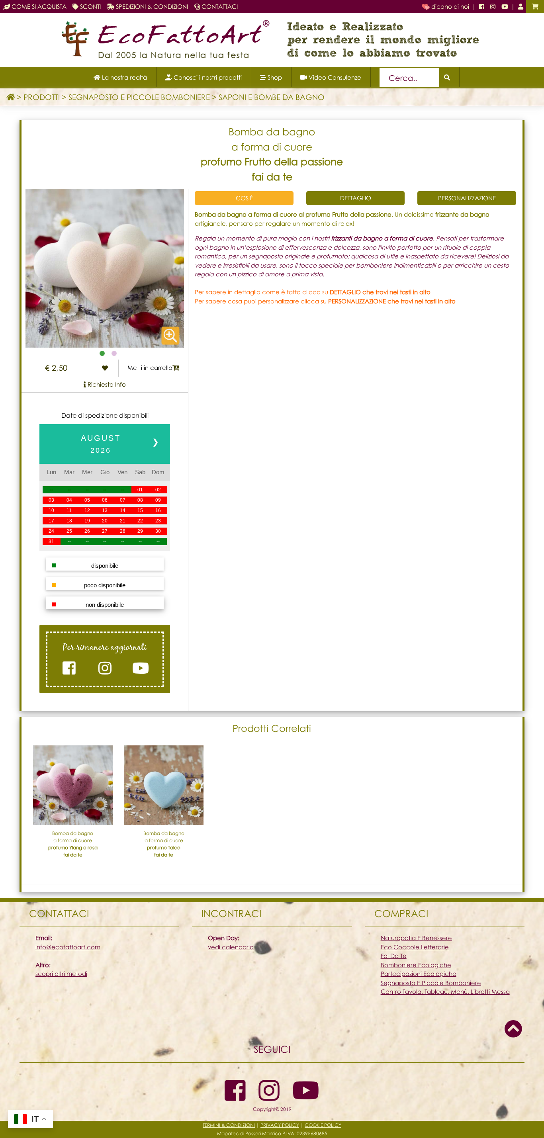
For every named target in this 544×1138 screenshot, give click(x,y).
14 (122, 510)
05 (87, 500)
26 (87, 531)
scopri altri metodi (61, 973)
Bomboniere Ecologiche (416, 964)
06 (105, 500)
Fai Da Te (394, 955)
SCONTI (89, 6)
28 (122, 531)
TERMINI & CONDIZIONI (229, 1125)
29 (140, 531)
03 (51, 500)
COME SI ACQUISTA (38, 6)
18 (69, 521)
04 (69, 500)
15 (140, 510)
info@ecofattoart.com (67, 946)
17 (51, 521)
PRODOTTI (41, 97)
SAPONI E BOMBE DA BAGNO (272, 97)
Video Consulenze (334, 77)
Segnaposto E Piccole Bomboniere (431, 982)
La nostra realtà (123, 77)
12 (87, 510)
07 (122, 500)
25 (69, 531)
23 (158, 521)
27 (105, 531)
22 (140, 521)
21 (122, 521)
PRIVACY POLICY (279, 1125)
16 (158, 510)
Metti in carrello (149, 367)
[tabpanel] (104, 268)
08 (140, 500)
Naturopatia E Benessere (416, 937)
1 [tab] (102, 354)
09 (158, 500)
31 (51, 541)
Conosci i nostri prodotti (207, 77)
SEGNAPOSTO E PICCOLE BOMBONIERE (139, 97)
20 (105, 521)
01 (140, 490)
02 (158, 490)
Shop (274, 77)
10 (51, 510)
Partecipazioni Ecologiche (418, 973)
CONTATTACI (219, 6)
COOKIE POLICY (323, 1125)
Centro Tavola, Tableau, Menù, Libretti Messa (445, 991)
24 (51, 531)
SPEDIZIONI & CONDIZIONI (151, 6)
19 (87, 521)
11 (69, 510)
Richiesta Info (106, 384)
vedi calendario (231, 946)
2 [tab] (114, 354)
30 (158, 531)
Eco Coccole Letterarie (415, 946)
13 (105, 510)
